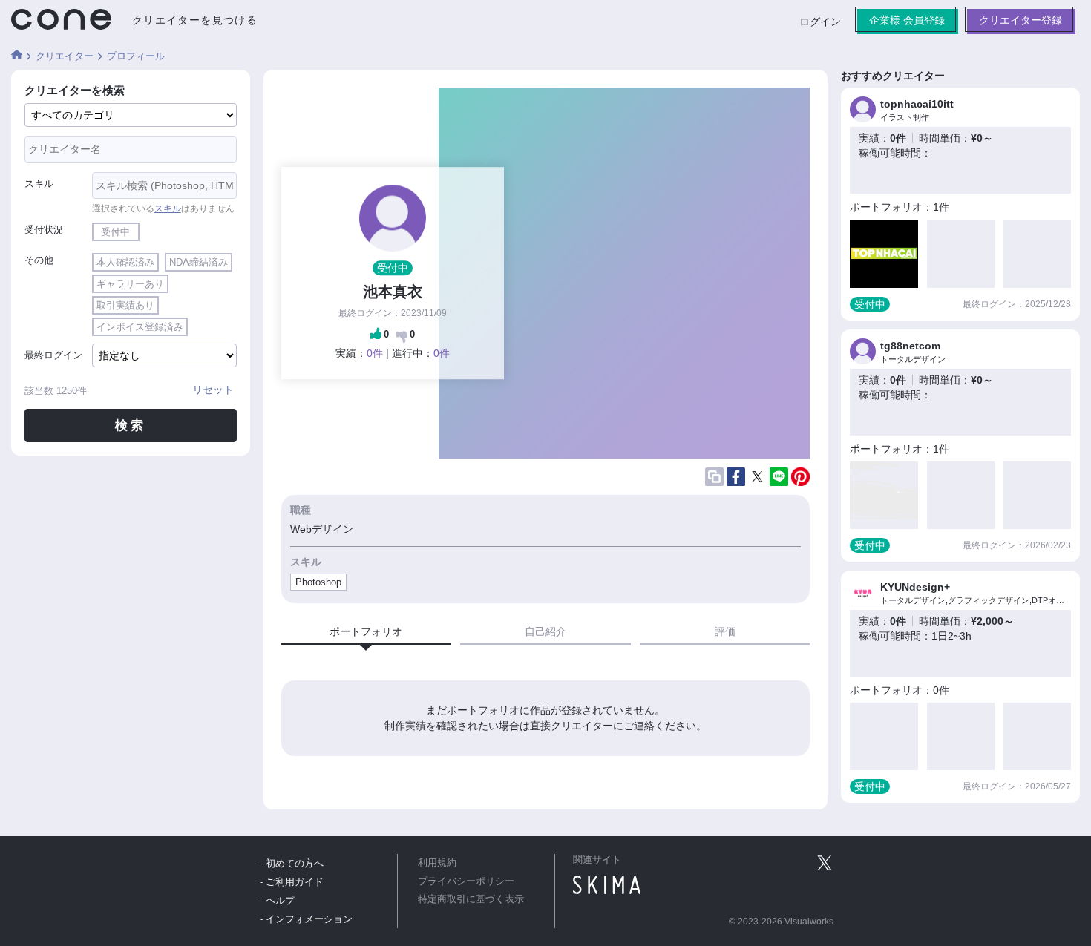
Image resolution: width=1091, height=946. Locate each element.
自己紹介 (545, 631)
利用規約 (437, 863)
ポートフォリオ (366, 631)
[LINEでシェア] (779, 476)
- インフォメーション (306, 918)
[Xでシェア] (757, 476)
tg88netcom (910, 346)
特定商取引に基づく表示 (471, 899)
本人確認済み (125, 262)
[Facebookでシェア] (736, 476)
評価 (725, 631)
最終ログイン (53, 355)
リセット (213, 389)
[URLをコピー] (714, 476)
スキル (38, 183)
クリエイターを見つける (195, 20)
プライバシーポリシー (466, 881)
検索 (130, 425)
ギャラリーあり (130, 283)
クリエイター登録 (1020, 20)
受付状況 (43, 229)
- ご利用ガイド (292, 881)
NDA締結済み (198, 262)
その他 (38, 260)
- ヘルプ (277, 900)
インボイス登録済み (139, 326)
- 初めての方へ (292, 863)
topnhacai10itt (917, 104)
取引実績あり (125, 305)
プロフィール (136, 56)
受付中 (115, 231)
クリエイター (65, 56)
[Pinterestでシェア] (800, 476)
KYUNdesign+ (915, 587)
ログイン (820, 21)
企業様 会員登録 (907, 20)
